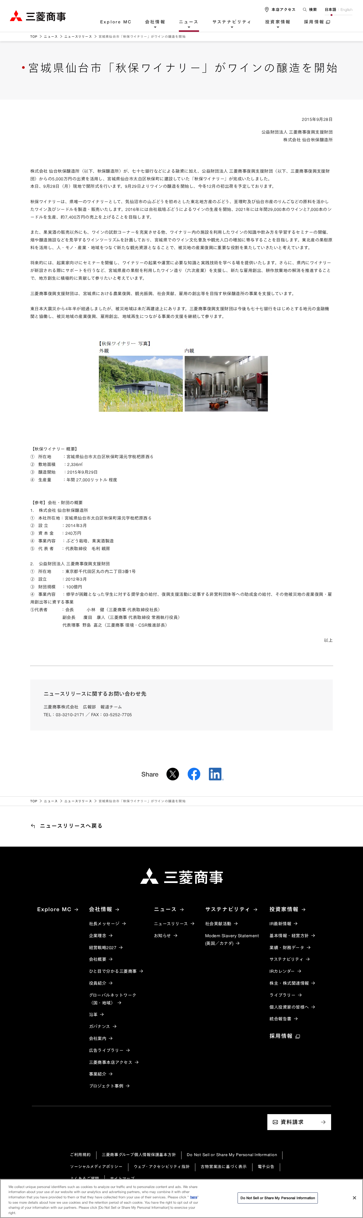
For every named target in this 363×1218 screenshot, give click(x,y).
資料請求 (292, 1122)
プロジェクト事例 (106, 1086)
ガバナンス (99, 1026)
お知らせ (162, 935)
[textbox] (310, 9)
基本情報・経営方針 (289, 935)
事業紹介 (98, 1074)
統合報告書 (280, 1018)
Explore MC (116, 22)
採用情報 (314, 22)
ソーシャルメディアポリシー (96, 1166)
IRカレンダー (282, 971)
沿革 (93, 1014)
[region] (181, 1198)
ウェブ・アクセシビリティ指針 (162, 1166)
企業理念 (98, 935)
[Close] (354, 1198)
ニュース (189, 22)
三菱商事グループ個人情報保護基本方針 (139, 1154)
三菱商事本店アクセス (111, 1062)
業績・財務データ (286, 947)
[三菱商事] (181, 876)
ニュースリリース (78, 37)
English (346, 9)
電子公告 (266, 1166)
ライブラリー (282, 995)
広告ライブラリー (106, 1050)
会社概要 (98, 959)
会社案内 (98, 1038)
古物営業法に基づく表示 (224, 1166)
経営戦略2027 (103, 947)
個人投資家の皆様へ (289, 1007)
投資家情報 (278, 22)
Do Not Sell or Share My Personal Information (232, 1154)
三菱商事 (37, 15)
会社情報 (155, 22)
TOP (34, 37)
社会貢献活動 (218, 923)
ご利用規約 (80, 1154)
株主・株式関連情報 (289, 983)
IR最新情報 (280, 923)
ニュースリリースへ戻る (71, 825)
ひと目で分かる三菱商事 (113, 971)
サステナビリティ (232, 22)
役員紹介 (98, 983)
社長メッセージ (104, 923)
